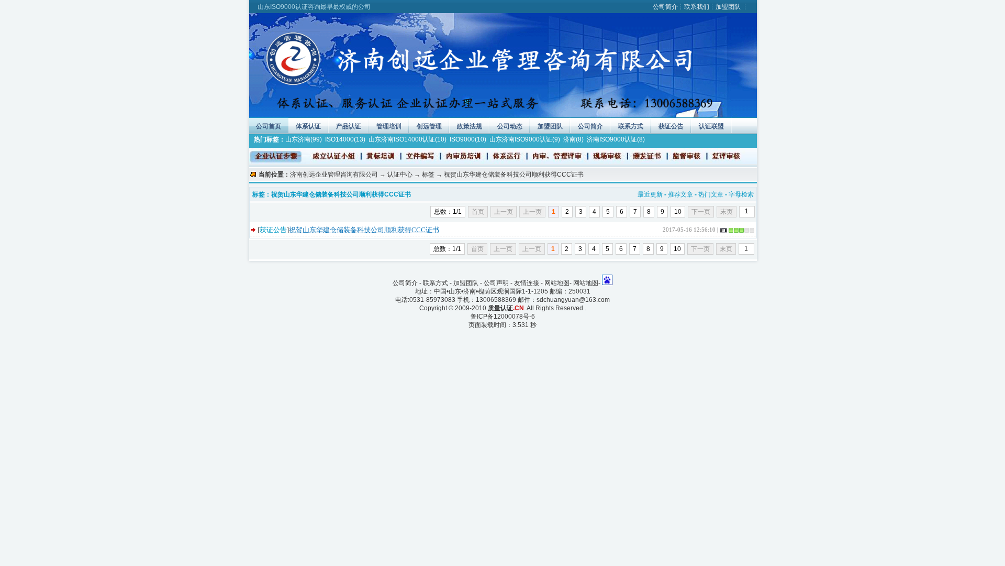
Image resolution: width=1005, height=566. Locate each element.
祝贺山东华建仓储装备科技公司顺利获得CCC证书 (364, 230)
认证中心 (399, 174)
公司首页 (268, 126)
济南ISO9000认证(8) (616, 139)
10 (678, 211)
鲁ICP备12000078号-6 (503, 316)
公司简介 (665, 6)
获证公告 (671, 126)
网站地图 (557, 283)
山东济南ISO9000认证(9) (524, 139)
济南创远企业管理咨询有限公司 (334, 174)
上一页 (532, 211)
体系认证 (308, 126)
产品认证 (348, 126)
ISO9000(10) (468, 139)
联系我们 (696, 6)
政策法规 (469, 126)
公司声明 (496, 283)
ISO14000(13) (345, 139)
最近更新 (650, 194)
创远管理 (429, 126)
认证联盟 (711, 126)
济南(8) (573, 139)
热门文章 (710, 194)
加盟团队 (728, 6)
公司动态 (509, 126)
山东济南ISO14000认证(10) (407, 139)
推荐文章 (680, 194)
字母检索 (741, 194)
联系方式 (630, 126)
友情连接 (526, 283)
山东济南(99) (303, 139)
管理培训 (388, 126)
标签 (428, 174)
